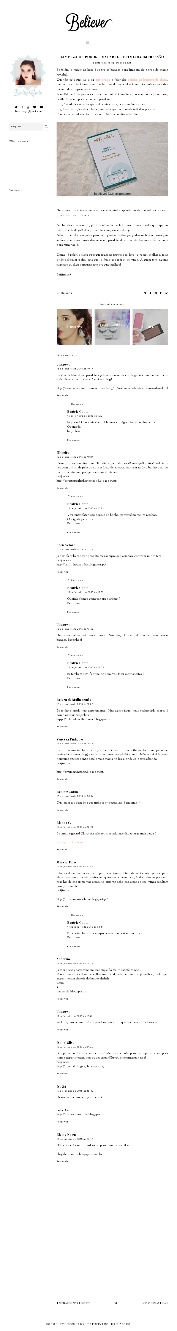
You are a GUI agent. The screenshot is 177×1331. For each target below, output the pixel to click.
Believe (60, 1324)
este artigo (102, 80)
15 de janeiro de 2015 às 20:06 (75, 743)
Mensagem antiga (154, 1302)
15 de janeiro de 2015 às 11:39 (85, 592)
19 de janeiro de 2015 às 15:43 (75, 1090)
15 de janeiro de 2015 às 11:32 (75, 549)
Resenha (66, 292)
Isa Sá (61, 1086)
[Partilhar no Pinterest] (156, 293)
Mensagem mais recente (74, 1302)
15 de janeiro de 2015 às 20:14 (75, 796)
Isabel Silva (65, 1043)
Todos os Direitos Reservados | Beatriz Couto (99, 1324)
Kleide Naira (66, 1135)
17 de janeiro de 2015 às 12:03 (75, 963)
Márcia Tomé (67, 862)
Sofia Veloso (66, 545)
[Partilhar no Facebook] (151, 293)
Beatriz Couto (78, 411)
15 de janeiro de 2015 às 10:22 (85, 508)
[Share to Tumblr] (161, 293)
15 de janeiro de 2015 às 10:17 (75, 368)
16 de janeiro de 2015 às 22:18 (75, 826)
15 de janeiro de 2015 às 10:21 (85, 415)
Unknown (64, 364)
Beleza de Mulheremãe (74, 700)
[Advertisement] (117, 1257)
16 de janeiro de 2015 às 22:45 (75, 866)
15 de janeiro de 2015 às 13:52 (75, 628)
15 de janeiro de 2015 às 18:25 (75, 703)
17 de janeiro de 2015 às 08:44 (85, 926)
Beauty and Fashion (70, 842)
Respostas (77, 403)
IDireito (63, 453)
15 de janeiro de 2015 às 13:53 (85, 667)
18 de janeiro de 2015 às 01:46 (75, 1046)
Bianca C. (64, 823)
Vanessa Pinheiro (70, 739)
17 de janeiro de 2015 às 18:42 (75, 1015)
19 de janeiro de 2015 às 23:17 (75, 1138)
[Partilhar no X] (145, 293)
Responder (63, 395)
